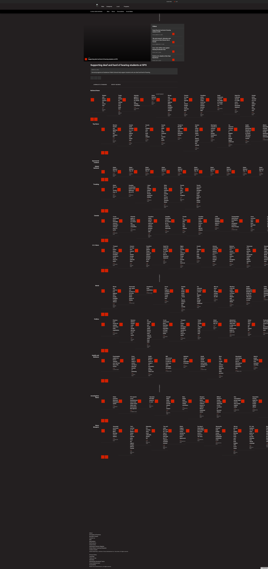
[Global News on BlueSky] (163, 531)
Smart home (92, 544)
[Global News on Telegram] (142, 531)
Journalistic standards (100, 84)
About (113, 11)
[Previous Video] (92, 119)
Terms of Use (92, 558)
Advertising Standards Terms (97, 561)
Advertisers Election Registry (96, 546)
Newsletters (92, 541)
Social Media (129, 11)
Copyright (91, 556)
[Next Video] (95, 119)
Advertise (91, 559)
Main (108, 11)
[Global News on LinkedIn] (100, 531)
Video (102, 6)
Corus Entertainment (94, 563)
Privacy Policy (93, 554)
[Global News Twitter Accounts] (121, 520)
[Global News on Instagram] (163, 520)
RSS (90, 539)
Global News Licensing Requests (97, 548)
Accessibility (92, 564)
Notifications (92, 543)
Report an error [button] (116, 84)
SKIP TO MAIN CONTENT (25, 1)
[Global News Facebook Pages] (100, 520)
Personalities (120, 11)
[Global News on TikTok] (121, 531)
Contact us (92, 538)
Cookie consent (93, 549)
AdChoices (265, 568)
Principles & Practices (95, 534)
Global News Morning (96, 12)
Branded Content (93, 536)
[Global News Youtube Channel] (142, 520)
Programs (126, 6)
